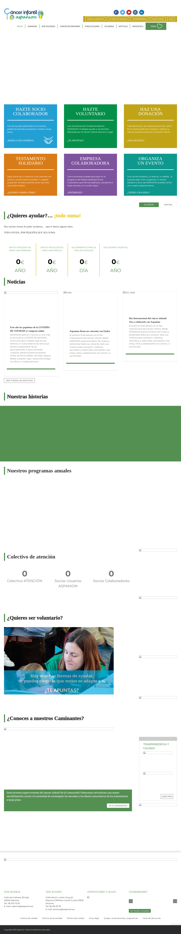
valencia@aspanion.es (22, 906)
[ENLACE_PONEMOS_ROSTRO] (158, 697)
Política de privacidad (52, 918)
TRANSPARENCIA (140, 19)
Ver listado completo (139, 911)
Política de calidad (28, 918)
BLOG (171, 19)
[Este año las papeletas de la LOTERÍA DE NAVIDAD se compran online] (31, 309)
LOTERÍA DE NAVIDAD (118, 19)
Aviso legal (94, 918)
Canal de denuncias (152, 918)
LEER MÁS (167, 796)
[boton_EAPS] (158, 804)
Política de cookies (75, 918)
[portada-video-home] (59, 628)
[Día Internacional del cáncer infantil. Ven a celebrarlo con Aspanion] (150, 305)
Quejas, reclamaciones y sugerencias (121, 918)
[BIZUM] (158, 550)
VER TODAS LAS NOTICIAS (19, 380)
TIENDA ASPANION (95, 19)
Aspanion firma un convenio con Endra (90, 331)
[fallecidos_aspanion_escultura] (158, 597)
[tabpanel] (158, 211)
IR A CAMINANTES (118, 805)
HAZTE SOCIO (158, 19)
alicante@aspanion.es (63, 909)
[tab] (149, 204)
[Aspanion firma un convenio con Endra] (91, 311)
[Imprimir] (158, 656)
